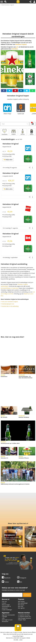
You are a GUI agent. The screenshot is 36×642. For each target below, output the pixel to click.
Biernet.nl (9, 638)
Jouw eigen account (7, 620)
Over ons (4, 601)
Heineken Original (20, 44)
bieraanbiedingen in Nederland (9, 288)
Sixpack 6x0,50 (7, 146)
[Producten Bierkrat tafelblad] (27, 410)
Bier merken (21, 601)
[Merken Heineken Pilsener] (27, 451)
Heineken (15, 49)
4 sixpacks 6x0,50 (8, 176)
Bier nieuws (21, 605)
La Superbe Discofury (24, 615)
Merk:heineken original (8, 5)
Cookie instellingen (7, 609)
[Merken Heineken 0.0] (9, 451)
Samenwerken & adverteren (6, 607)
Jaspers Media (26, 638)
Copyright (4, 616)
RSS (20, 582)
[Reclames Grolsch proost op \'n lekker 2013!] (18, 431)
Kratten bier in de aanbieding (10, 306)
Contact (4, 603)
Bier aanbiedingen (23, 603)
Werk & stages (6, 605)
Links (3, 618)
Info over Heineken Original (10, 301)
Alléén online (9, 189)
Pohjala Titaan (22, 620)
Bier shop (20, 606)
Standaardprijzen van (8, 304)
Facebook (7, 578)
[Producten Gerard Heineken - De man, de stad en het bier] (27, 369)
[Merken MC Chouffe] (9, 410)
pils (17, 47)
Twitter (6, 582)
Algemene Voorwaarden (8, 615)
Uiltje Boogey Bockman (24, 618)
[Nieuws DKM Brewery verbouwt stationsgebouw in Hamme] (18, 471)
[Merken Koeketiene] (9, 369)
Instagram (22, 578)
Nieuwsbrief (5, 621)
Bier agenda (21, 608)
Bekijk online (8, 159)
